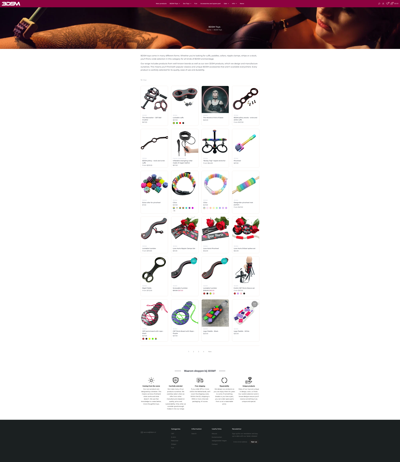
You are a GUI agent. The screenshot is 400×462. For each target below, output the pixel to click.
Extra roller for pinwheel (151, 202)
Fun (172, 448)
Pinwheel (237, 161)
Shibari (173, 444)
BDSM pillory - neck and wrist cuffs (153, 162)
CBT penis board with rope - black (153, 332)
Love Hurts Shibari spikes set (244, 248)
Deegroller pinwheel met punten (243, 204)
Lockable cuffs (178, 118)
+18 (174, 210)
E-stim (173, 437)
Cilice (175, 202)
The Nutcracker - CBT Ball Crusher (151, 119)
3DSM (144, 115)
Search (193, 434)
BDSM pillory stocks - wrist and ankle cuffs (245, 119)
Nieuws (214, 434)
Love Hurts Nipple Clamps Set (184, 248)
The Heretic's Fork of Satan (213, 118)
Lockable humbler (149, 248)
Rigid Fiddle (146, 288)
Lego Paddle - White (241, 331)
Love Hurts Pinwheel (211, 248)
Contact (215, 444)
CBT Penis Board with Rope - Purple (184, 332)
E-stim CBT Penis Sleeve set (244, 288)
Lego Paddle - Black (210, 331)
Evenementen (217, 437)
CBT (172, 434)
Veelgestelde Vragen (219, 441)
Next (210, 352)
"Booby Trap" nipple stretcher (214, 161)
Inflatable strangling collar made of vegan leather (182, 162)
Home (209, 30)
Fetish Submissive (179, 158)
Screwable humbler (180, 288)
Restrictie (174, 441)
